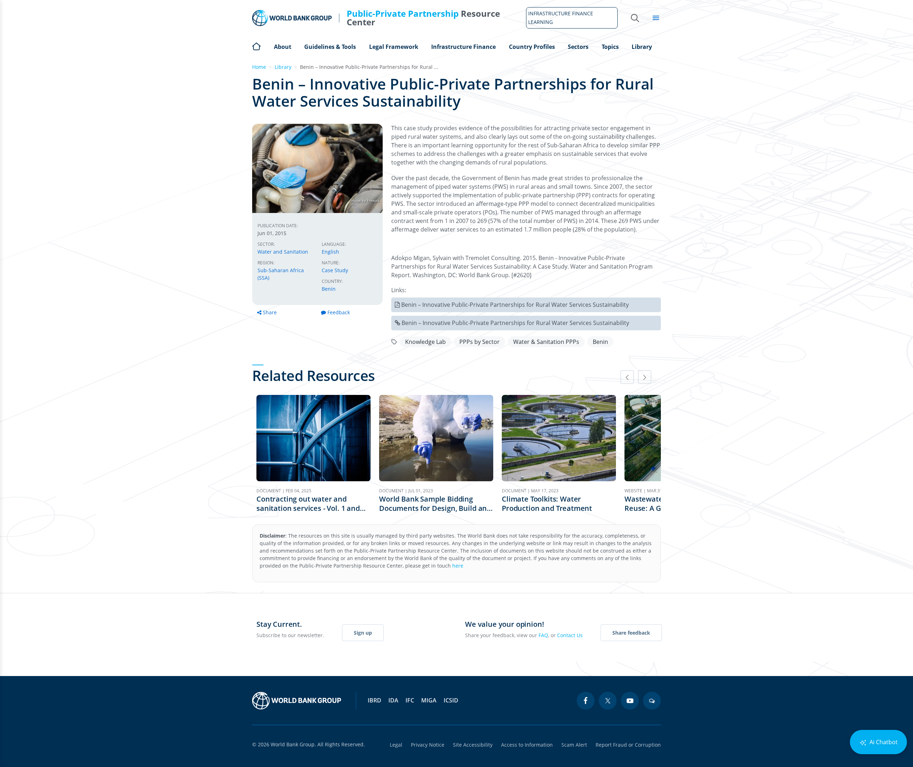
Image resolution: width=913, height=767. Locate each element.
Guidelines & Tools (330, 47)
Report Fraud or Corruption (628, 744)
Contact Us (570, 635)
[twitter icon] (608, 701)
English (330, 251)
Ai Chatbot (883, 742)
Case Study (335, 270)
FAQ (543, 635)
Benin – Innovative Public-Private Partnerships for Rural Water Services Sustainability (515, 305)
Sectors (578, 47)
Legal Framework (393, 47)
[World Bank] (296, 701)
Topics (610, 47)
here (457, 565)
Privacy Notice (427, 744)
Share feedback (631, 632)
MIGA (429, 700)
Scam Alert (574, 744)
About (282, 47)
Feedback (338, 312)
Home (256, 45)
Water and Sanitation (282, 251)
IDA (393, 700)
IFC (410, 700)
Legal (396, 744)
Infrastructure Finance (463, 47)
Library (642, 47)
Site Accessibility (473, 744)
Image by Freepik (365, 200)
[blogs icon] (652, 701)
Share (270, 312)
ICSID (451, 700)
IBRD (374, 700)
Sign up (363, 632)
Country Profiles (532, 47)
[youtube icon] (630, 701)
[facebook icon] (586, 701)
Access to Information (527, 744)
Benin (329, 288)
